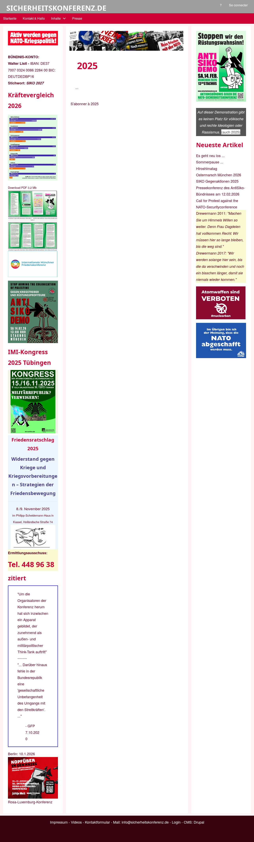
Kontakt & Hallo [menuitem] (34, 18)
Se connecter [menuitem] (238, 5)
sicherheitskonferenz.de (56, 8)
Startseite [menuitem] (9, 18)
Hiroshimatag (206, 168)
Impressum (59, 822)
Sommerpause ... (209, 161)
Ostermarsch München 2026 (218, 174)
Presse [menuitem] (77, 18)
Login (176, 822)
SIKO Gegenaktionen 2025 (217, 181)
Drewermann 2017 (210, 253)
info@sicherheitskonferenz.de (145, 822)
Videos (76, 822)
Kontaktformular (97, 822)
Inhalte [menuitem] (56, 18)
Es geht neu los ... (210, 155)
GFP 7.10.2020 (32, 732)
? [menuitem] (221, 5)
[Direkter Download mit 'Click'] (33, 220)
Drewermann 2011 (210, 213)
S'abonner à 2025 (85, 103)
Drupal (199, 822)
